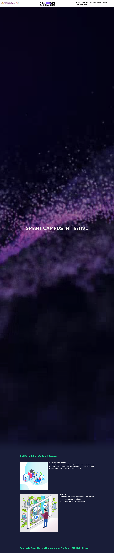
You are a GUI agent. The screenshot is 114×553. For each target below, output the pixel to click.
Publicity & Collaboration (81, 4)
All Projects (92, 2)
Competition (84, 2)
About (77, 2)
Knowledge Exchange (102, 2)
